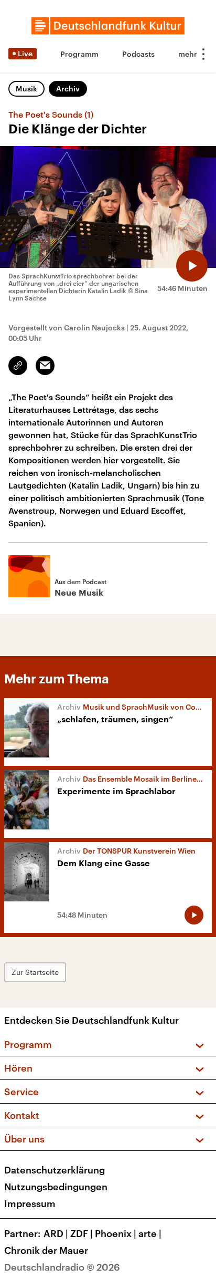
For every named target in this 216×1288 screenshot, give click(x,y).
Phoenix (115, 1233)
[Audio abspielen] (192, 266)
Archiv (68, 88)
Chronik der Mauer (46, 1250)
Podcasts (138, 53)
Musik (26, 88)
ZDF (81, 1233)
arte (149, 1233)
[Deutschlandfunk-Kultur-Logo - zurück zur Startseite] (108, 26)
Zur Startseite (35, 972)
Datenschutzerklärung (54, 1170)
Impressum (30, 1203)
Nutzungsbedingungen (55, 1186)
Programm (79, 53)
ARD (56, 1233)
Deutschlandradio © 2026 (62, 1267)
